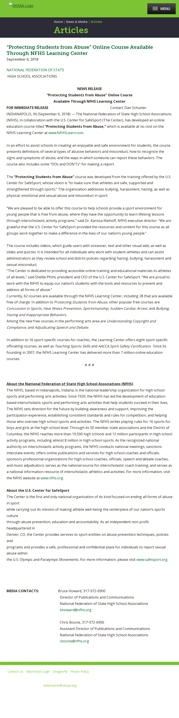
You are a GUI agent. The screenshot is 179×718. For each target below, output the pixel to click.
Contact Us (15, 671)
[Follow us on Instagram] (50, 696)
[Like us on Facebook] (5, 696)
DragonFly (60, 671)
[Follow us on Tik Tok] (66, 696)
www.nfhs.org (52, 478)
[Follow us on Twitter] (19, 696)
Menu (165, 8)
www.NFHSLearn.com (65, 132)
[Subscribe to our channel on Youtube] (35, 696)
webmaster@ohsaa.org (59, 685)
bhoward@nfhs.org (75, 609)
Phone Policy (80, 671)
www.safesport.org (151, 559)
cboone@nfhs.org (74, 641)
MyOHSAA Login (38, 671)
